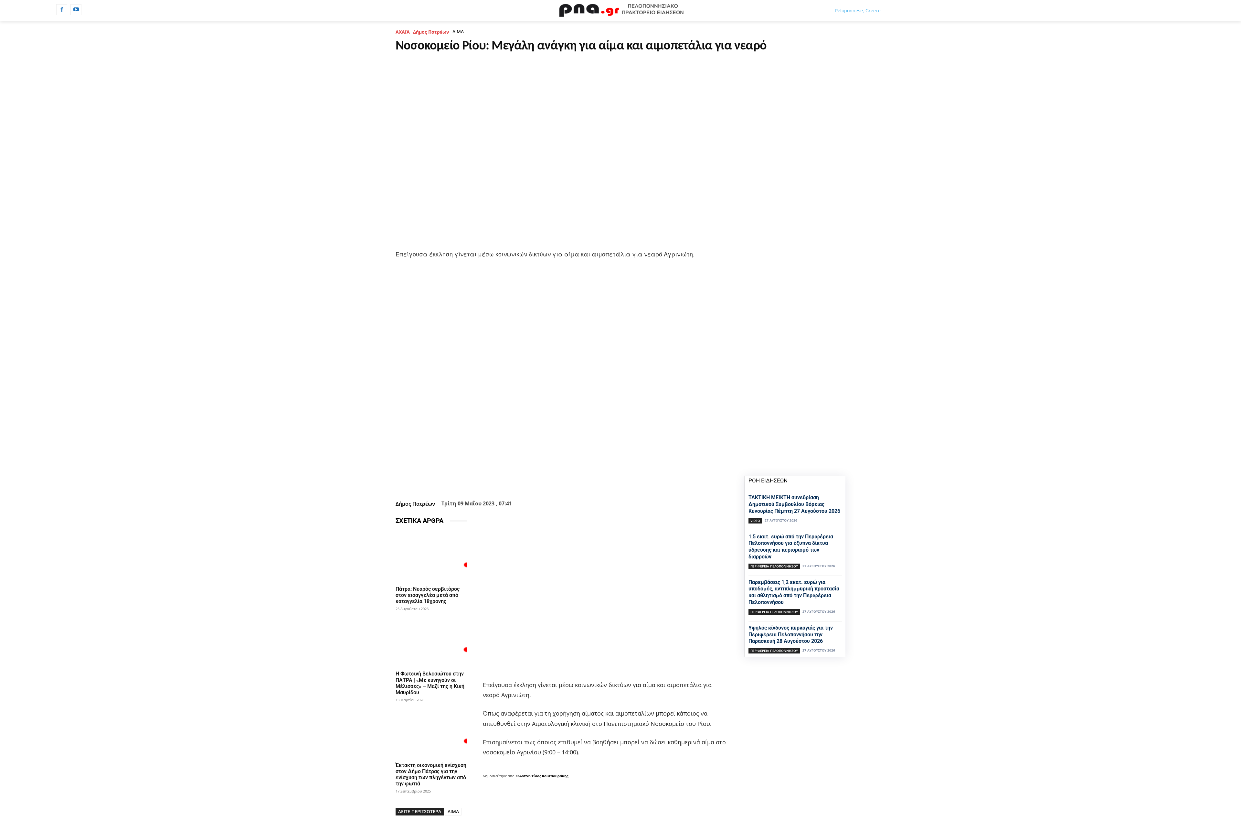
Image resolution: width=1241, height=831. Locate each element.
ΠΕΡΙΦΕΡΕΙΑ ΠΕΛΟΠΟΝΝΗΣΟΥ (774, 566)
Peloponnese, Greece (858, 10)
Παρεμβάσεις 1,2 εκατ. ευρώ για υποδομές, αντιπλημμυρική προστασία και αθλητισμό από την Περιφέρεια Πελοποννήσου (793, 592)
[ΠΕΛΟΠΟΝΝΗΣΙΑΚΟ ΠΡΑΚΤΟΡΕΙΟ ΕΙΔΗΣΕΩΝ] (620, 10)
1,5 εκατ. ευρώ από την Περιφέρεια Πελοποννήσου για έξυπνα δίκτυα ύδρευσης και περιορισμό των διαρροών (790, 547)
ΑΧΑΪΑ (403, 32)
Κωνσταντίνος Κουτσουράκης (541, 775)
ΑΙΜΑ (458, 31)
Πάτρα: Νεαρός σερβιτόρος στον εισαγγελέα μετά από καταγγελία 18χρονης (428, 595)
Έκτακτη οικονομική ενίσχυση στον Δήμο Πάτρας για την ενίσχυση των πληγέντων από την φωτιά (431, 774)
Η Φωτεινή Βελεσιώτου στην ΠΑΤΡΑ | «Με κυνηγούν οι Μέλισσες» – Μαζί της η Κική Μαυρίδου (430, 683)
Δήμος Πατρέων (431, 32)
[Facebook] (61, 9)
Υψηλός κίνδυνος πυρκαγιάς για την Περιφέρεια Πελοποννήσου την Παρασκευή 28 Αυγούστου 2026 (790, 634)
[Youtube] (75, 9)
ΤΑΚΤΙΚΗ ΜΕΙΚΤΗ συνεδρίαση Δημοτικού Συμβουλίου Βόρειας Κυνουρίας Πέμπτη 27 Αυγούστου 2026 (794, 504)
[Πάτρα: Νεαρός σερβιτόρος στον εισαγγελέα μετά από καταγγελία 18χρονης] (431, 556)
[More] (597, 481)
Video (755, 520)
